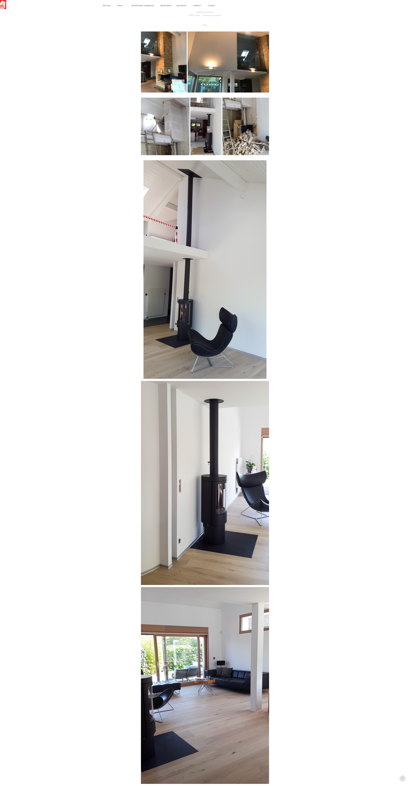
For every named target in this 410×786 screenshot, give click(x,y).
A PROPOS (197, 6)
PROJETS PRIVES (165, 6)
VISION (120, 6)
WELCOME (106, 6)
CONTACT (211, 6)
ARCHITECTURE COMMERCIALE (142, 6)
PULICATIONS (181, 6)
